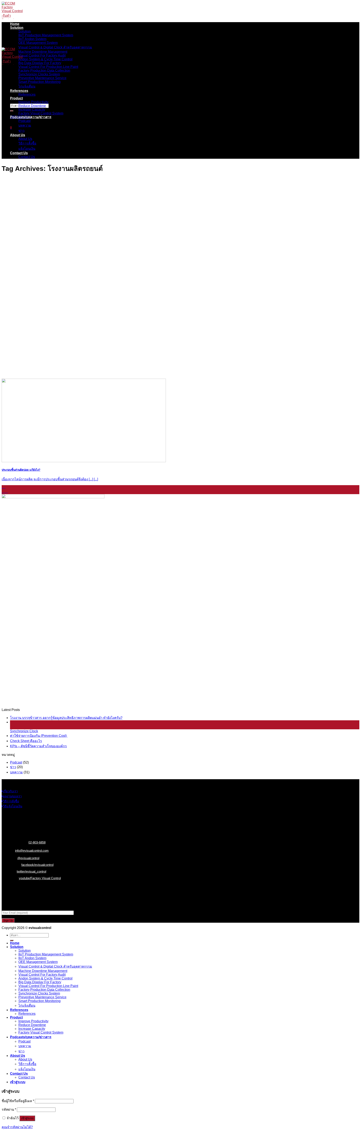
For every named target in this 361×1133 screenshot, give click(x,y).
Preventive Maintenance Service (42, 78)
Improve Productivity (33, 102)
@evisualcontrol (28, 858)
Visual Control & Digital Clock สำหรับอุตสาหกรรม (55, 47)
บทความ (24, 125)
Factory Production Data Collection (44, 70)
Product (16, 98)
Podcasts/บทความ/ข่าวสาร (30, 117)
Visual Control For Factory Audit (42, 55)
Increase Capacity (31, 109)
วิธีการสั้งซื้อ (27, 143)
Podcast (24, 121)
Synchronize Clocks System (39, 74)
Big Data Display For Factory (39, 63)
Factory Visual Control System (40, 113)
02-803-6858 (37, 842)
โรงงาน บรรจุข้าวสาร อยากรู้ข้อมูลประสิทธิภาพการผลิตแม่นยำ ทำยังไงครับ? (66, 717)
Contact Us (19, 153)
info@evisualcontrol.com (32, 850)
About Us (17, 135)
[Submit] (11, 111)
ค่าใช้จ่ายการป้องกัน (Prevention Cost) (38, 735)
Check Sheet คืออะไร (26, 741)
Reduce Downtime (32, 106)
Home (14, 24)
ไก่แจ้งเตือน (26, 86)
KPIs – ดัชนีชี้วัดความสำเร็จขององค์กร (38, 746)
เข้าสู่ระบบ (27, 1118)
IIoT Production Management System (45, 35)
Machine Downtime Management (42, 51)
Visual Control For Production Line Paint (48, 67)
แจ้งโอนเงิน (26, 148)
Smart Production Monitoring (39, 82)
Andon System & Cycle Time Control (45, 59)
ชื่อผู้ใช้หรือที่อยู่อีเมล (18, 1101)
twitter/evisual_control (31, 871)
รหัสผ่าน (9, 1109)
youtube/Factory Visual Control (40, 878)
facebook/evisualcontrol (37, 865)
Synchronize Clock (24, 731)
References (19, 91)
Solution (16, 27)
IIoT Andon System (32, 39)
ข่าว (21, 130)
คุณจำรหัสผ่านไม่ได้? (17, 1127)
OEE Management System (38, 42)
